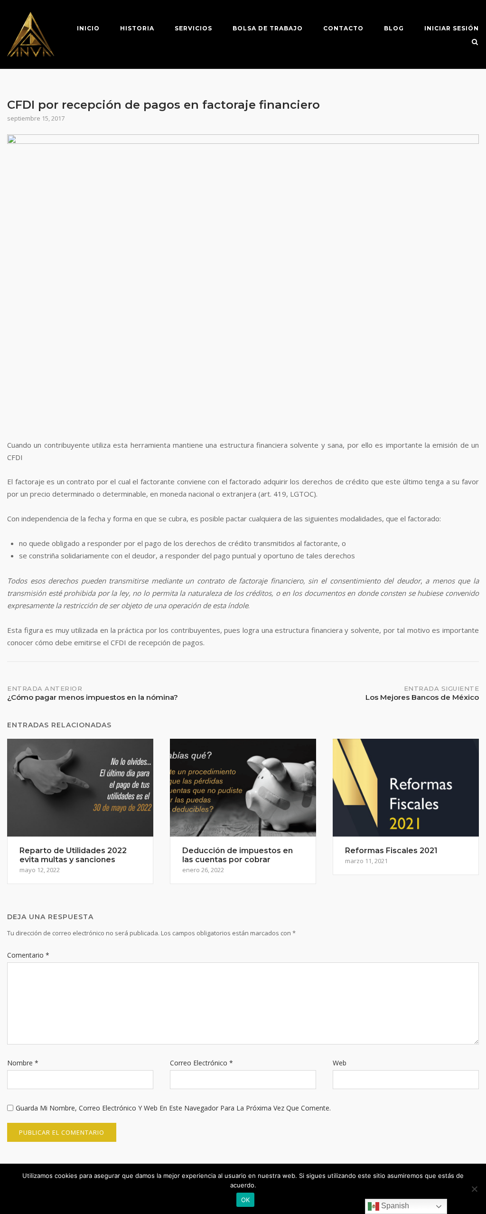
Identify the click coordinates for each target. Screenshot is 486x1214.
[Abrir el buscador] (475, 42)
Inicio (88, 28)
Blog (394, 28)
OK (245, 1200)
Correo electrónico (201, 1062)
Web (339, 1062)
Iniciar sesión (451, 28)
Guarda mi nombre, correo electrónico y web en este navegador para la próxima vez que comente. (173, 1107)
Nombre (22, 1062)
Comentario (28, 955)
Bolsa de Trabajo (268, 28)
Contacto (343, 28)
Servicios (193, 28)
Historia (137, 28)
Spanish (394, 1206)
